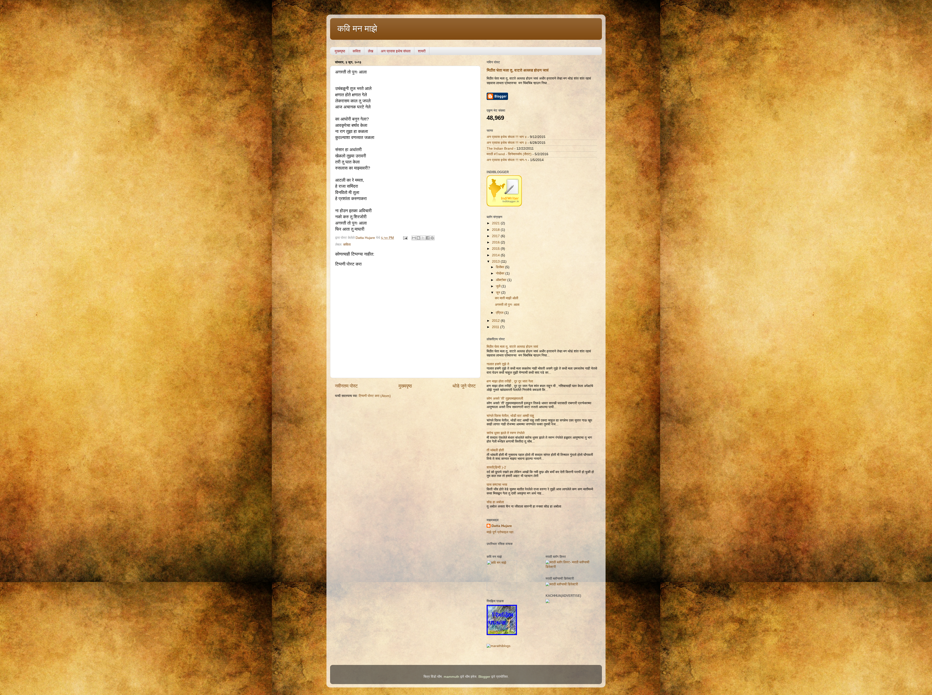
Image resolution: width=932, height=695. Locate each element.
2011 (496, 327)
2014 (496, 255)
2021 (496, 223)
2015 (496, 249)
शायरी (421, 51)
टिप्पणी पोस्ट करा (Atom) (375, 396)
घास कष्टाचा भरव (497, 484)
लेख (370, 51)
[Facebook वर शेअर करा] (427, 237)
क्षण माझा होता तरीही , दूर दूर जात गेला (510, 381)
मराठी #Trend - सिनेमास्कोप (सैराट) (509, 154)
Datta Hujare (501, 526)
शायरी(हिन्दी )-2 (496, 467)
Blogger (484, 677)
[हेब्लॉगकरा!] (418, 237)
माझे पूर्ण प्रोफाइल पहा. (500, 532)
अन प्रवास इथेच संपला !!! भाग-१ (507, 160)
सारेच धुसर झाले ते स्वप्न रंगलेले (505, 433)
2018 (496, 230)
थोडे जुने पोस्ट (464, 385)
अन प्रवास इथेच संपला (395, 51)
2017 (496, 236)
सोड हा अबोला (495, 502)
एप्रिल (500, 313)
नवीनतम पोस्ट (346, 385)
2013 (496, 261)
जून (498, 292)
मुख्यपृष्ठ (340, 51)
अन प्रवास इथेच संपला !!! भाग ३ (507, 143)
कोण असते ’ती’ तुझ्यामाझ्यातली (505, 398)
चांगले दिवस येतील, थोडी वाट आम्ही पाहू (510, 416)
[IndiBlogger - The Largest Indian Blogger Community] (504, 205)
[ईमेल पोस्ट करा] (404, 238)
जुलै (498, 286)
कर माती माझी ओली (506, 298)
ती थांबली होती (495, 450)
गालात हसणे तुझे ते (498, 364)
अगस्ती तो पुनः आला (507, 305)
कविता (356, 51)
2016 (496, 242)
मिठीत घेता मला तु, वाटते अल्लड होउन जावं (518, 70)
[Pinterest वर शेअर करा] (432, 237)
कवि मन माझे (357, 28)
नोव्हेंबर (500, 273)
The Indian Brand (500, 148)
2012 (496, 321)
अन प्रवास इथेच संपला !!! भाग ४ (507, 137)
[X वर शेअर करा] (423, 237)
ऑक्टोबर (501, 280)
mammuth (451, 677)
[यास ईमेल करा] (413, 237)
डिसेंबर (500, 267)
